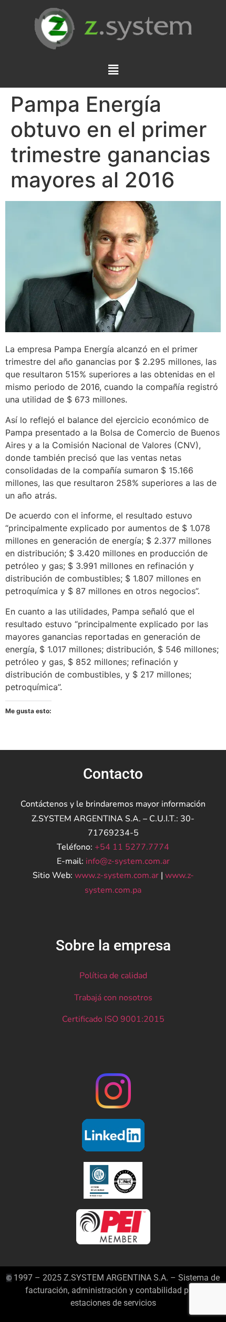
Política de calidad (113, 975)
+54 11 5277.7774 (132, 847)
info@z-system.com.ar (128, 861)
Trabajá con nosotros (113, 997)
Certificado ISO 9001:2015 (113, 1019)
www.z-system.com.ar (117, 875)
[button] (113, 69)
